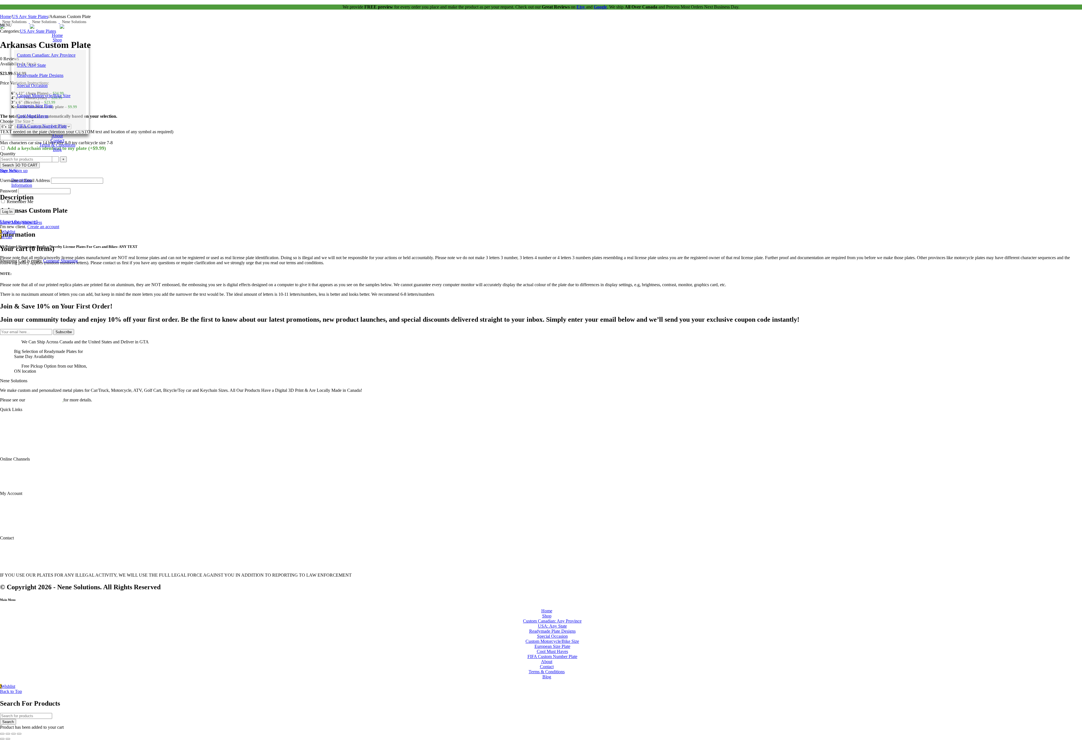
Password (8, 190)
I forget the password (18, 221)
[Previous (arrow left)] (2, 739)
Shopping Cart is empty (21, 260)
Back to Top (11, 691)
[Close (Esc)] (19, 734)
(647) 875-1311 (10, 549)
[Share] (13, 734)
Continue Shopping (60, 260)
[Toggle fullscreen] (8, 734)
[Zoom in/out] (2, 734)
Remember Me (19, 201)
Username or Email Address (25, 180)
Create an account (43, 226)
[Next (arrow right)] (8, 739)
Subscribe (64, 332)
